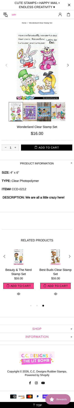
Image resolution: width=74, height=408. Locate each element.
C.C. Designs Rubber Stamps (14, 14)
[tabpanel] (18, 276)
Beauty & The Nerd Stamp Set (18, 272)
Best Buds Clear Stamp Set (55, 272)
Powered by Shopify (37, 375)
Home (24, 23)
